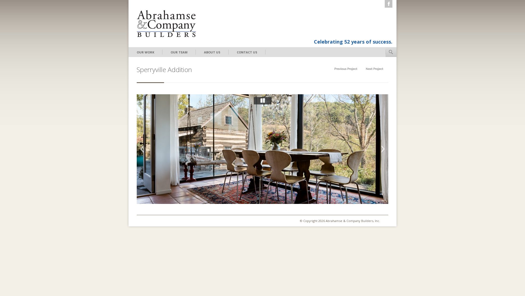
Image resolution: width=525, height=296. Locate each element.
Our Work (145, 52)
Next (383, 149)
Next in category (374, 69)
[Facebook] (388, 4)
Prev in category (346, 69)
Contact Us (247, 52)
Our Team (179, 52)
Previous (142, 149)
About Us (212, 52)
